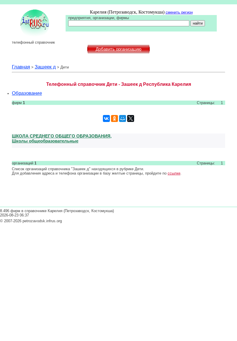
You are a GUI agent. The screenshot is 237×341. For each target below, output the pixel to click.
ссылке (174, 173)
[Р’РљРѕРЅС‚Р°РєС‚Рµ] (106, 118)
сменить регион (179, 12)
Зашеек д (45, 67)
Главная (21, 67)
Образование (27, 93)
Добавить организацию (118, 49)
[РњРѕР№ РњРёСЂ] (122, 118)
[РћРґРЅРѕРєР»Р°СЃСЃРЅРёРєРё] (114, 118)
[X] (130, 118)
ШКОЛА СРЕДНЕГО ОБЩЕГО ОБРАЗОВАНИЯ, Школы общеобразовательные (62, 138)
